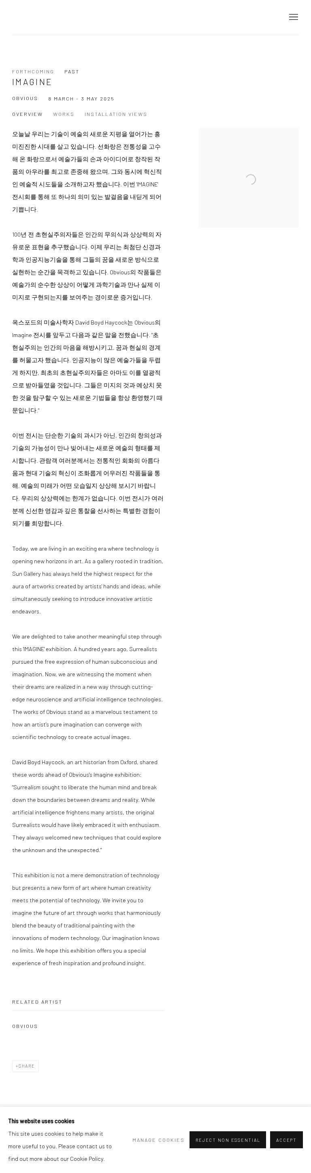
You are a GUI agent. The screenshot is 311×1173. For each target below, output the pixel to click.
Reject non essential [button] (228, 1140)
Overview (27, 114)
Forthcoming (33, 71)
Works (64, 114)
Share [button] (27, 1065)
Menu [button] (293, 17)
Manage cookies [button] (158, 1140)
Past (71, 71)
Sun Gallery (36, 17)
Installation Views (116, 114)
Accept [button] (286, 1140)
